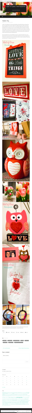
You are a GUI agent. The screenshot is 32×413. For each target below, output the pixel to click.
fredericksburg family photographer (14, 394)
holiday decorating (16, 340)
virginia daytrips (26, 400)
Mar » (4, 387)
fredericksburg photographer (20, 394)
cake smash (24, 392)
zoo (9, 405)
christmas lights (15, 393)
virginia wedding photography (24, 402)
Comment (27, 361)
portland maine (27, 397)
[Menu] (2, 16)
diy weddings (24, 393)
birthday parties (19, 392)
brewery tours (22, 392)
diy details (22, 393)
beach (6, 392)
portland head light (24, 397)
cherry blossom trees (10, 393)
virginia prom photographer (8, 401)
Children (13, 393)
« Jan (3, 387)
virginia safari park (13, 401)
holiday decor (10, 340)
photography (5, 342)
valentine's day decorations (19, 342)
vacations (10, 400)
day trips (20, 393)
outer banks (15, 397)
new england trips (6, 397)
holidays (22, 340)
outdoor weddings (10, 397)
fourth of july (9, 394)
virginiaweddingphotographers (15, 402)
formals (7, 394)
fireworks (5, 394)
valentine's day (11, 342)
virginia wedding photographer (24, 401)
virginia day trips (23, 400)
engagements (26, 393)
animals (3, 392)
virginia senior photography (17, 401)
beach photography (11, 392)
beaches (8, 392)
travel (5, 400)
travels (6, 400)
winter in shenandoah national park (5, 405)
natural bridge (3, 397)
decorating (4, 340)
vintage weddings (18, 400)
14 (26, 380)
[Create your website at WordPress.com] (16, 1)
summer (3, 400)
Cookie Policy (13, 411)
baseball (5, 392)
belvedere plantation (15, 392)
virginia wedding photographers (7, 402)
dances (18, 393)
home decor (26, 340)
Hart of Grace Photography (16, 6)
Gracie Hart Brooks (10, 22)
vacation (8, 400)
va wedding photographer (14, 400)
